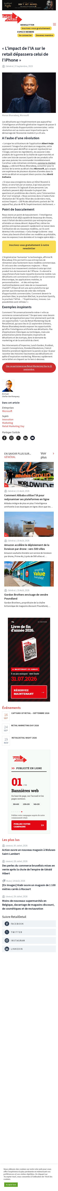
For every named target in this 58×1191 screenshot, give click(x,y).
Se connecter (25, 35)
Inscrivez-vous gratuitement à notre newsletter (29, 246)
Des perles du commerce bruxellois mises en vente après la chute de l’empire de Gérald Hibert (28, 869)
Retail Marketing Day (13, 426)
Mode (8, 881)
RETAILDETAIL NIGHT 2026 (24, 737)
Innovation (7, 419)
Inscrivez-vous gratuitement (36, 28)
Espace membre (25, 31)
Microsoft (7, 411)
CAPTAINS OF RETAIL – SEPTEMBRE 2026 (30, 713)
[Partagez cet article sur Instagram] (11, 438)
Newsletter (27, 24)
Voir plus (44, 455)
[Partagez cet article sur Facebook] (4, 438)
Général (9, 66)
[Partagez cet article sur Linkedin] (25, 438)
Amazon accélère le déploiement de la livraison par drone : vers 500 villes (26, 547)
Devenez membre (44, 35)
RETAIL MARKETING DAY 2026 (25, 725)
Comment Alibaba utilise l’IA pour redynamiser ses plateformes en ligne (26, 497)
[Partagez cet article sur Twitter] (18, 438)
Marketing (7, 422)
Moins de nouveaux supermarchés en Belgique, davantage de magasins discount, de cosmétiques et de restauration (28, 904)
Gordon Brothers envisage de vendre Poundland (26, 596)
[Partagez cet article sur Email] (32, 438)
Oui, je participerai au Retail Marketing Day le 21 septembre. (29, 368)
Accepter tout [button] (11, 1184)
